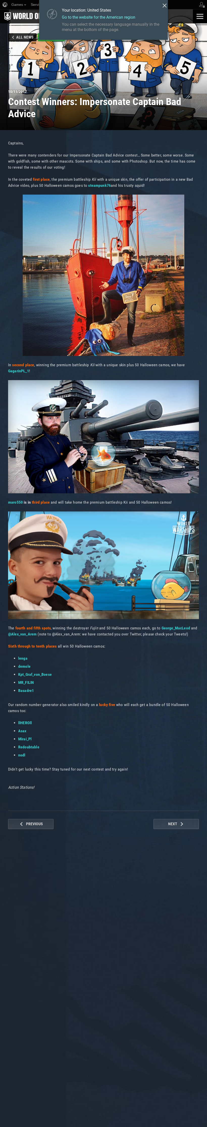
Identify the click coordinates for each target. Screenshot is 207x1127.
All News (25, 37)
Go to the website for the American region (98, 17)
